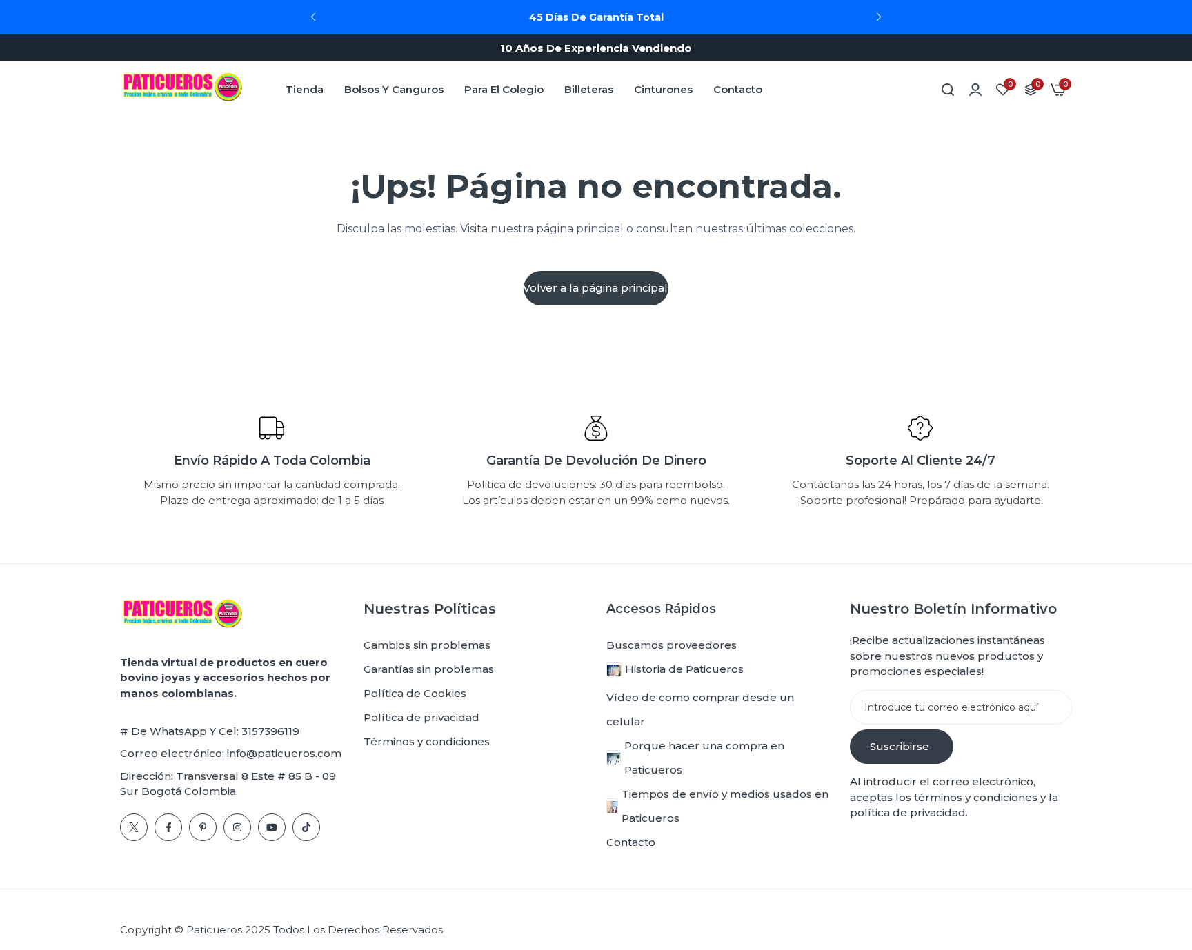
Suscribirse (899, 746)
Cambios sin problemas (427, 644)
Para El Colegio (504, 89)
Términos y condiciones (427, 741)
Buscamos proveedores (671, 644)
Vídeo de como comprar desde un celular (700, 709)
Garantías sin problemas (429, 669)
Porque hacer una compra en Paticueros (704, 757)
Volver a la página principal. (596, 287)
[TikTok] (306, 827)
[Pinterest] (203, 827)
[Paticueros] (182, 90)
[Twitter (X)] (134, 827)
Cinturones (663, 89)
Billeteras (588, 89)
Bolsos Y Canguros (394, 89)
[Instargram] (237, 827)
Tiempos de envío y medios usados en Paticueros (725, 806)
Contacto (737, 89)
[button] (879, 17)
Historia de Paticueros (684, 669)
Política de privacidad (421, 717)
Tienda (305, 89)
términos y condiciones (974, 797)
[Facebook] (168, 827)
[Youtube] (272, 827)
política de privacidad (908, 812)
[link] (975, 89)
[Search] (948, 89)
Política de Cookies (415, 693)
